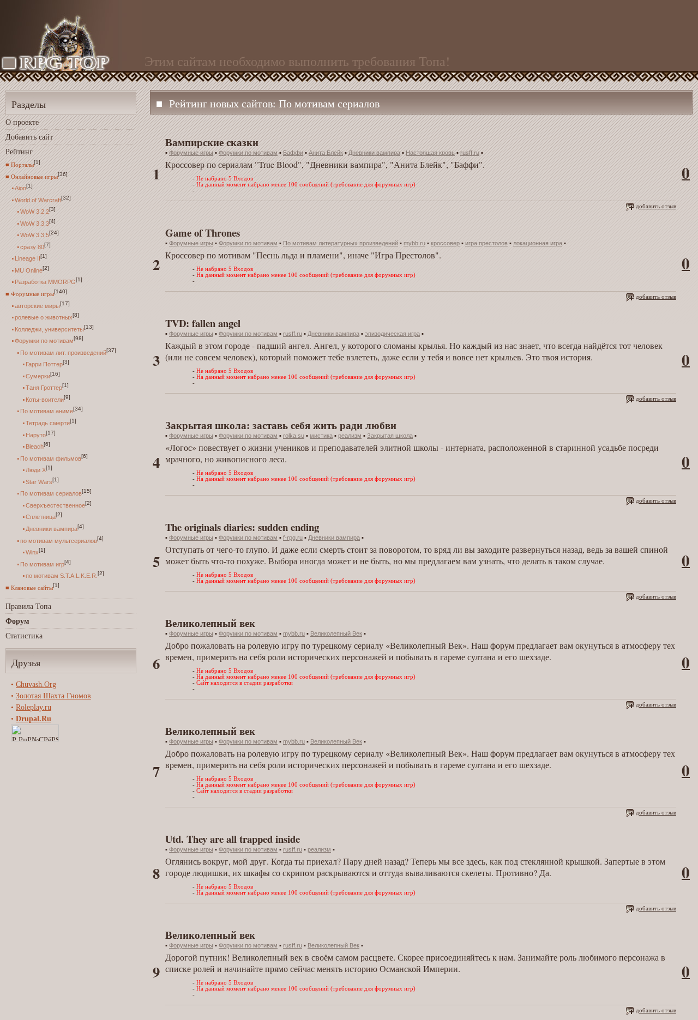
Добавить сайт (29, 136)
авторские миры (37, 305)
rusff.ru (469, 152)
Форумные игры (32, 294)
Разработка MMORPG (45, 282)
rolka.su (293, 435)
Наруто (36, 434)
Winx (32, 552)
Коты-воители (45, 399)
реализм (350, 435)
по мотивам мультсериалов (58, 540)
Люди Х (36, 470)
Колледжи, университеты (49, 328)
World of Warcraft (38, 199)
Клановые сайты (32, 587)
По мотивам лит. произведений (63, 352)
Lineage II (27, 258)
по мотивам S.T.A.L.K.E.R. (62, 575)
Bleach (35, 446)
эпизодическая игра (392, 333)
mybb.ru (414, 243)
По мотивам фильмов (50, 458)
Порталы (22, 165)
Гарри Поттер (44, 364)
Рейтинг (19, 151)
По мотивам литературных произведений (340, 243)
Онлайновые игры (34, 176)
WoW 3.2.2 (34, 211)
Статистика (24, 635)
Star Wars (39, 481)
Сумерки (38, 375)
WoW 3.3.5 (34, 235)
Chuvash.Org (36, 684)
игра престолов (486, 243)
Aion (20, 188)
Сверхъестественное (55, 505)
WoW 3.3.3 (34, 223)
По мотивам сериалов (51, 493)
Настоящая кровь (430, 152)
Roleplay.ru (33, 707)
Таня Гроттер (44, 387)
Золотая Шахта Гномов (53, 696)
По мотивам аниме (46, 411)
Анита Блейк (326, 152)
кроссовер (445, 243)
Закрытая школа (390, 435)
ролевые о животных (44, 317)
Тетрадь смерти (48, 423)
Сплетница (41, 517)
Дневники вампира (51, 529)
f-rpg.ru (293, 537)
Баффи (293, 152)
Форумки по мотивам (44, 340)
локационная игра (537, 243)
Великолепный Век (336, 633)
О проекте (22, 122)
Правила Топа (28, 606)
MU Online (29, 270)
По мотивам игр (42, 563)
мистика (321, 435)
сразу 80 (32, 246)
